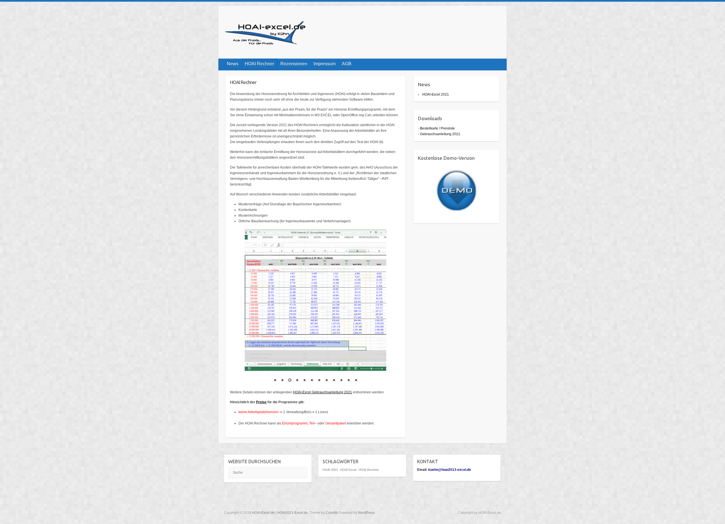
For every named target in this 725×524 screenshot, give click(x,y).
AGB (346, 63)
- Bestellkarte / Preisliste (436, 128)
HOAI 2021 (330, 469)
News (232, 63)
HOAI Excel (348, 469)
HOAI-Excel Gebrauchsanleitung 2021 (322, 392)
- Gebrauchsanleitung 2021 (439, 134)
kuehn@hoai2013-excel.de (449, 470)
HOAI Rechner (259, 63)
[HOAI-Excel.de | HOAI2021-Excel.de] (266, 34)
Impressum (325, 63)
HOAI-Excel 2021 (435, 94)
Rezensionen (293, 63)
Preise (261, 402)
